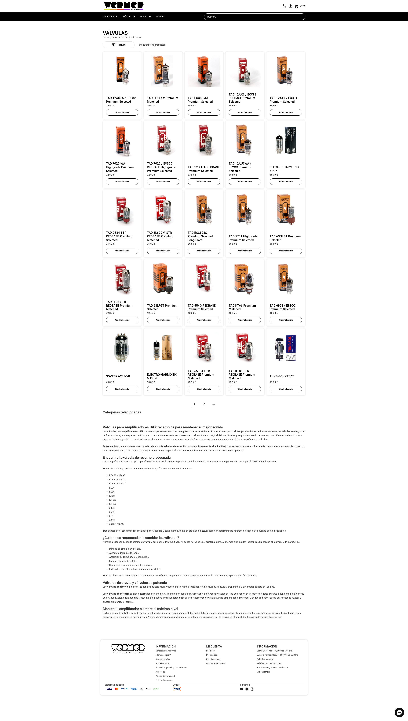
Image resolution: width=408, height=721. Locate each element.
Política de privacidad (165, 676)
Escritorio (210, 651)
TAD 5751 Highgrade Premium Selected (243, 238)
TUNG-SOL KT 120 (282, 376)
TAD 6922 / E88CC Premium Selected (282, 307)
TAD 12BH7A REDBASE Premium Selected (204, 169)
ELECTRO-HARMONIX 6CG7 (284, 169)
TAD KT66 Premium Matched (242, 307)
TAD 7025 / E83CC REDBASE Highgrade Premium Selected (161, 167)
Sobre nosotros (162, 663)
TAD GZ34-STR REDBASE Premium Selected (119, 236)
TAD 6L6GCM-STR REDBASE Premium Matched (160, 236)
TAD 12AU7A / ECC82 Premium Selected (121, 99)
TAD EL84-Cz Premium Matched (162, 99)
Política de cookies (164, 680)
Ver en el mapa (263, 672)
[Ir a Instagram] (252, 689)
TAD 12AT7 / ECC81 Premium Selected (283, 99)
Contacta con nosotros (166, 651)
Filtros (121, 45)
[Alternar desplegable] (117, 16)
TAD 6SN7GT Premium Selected (285, 238)
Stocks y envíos (163, 659)
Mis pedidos (211, 655)
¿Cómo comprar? (163, 655)
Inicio (106, 37)
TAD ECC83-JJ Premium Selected (200, 99)
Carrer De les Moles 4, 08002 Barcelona (274, 651)
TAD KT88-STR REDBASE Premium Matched (242, 374)
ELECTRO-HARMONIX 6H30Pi (162, 376)
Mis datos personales (216, 663)
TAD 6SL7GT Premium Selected (162, 307)
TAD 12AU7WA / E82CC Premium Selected (240, 167)
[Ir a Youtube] (241, 689)
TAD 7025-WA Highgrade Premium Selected (120, 167)
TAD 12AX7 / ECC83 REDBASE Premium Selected (242, 98)
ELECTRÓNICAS (120, 37)
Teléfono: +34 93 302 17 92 (269, 663)
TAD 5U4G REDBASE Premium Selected (202, 307)
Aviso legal (160, 672)
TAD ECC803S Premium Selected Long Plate (200, 236)
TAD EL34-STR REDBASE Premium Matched (119, 305)
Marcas (160, 16)
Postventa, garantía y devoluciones (171, 667)
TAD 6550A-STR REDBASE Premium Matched (201, 374)
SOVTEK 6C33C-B (118, 376)
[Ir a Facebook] (246, 689)
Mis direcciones (213, 659)
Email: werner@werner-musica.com (273, 667)
